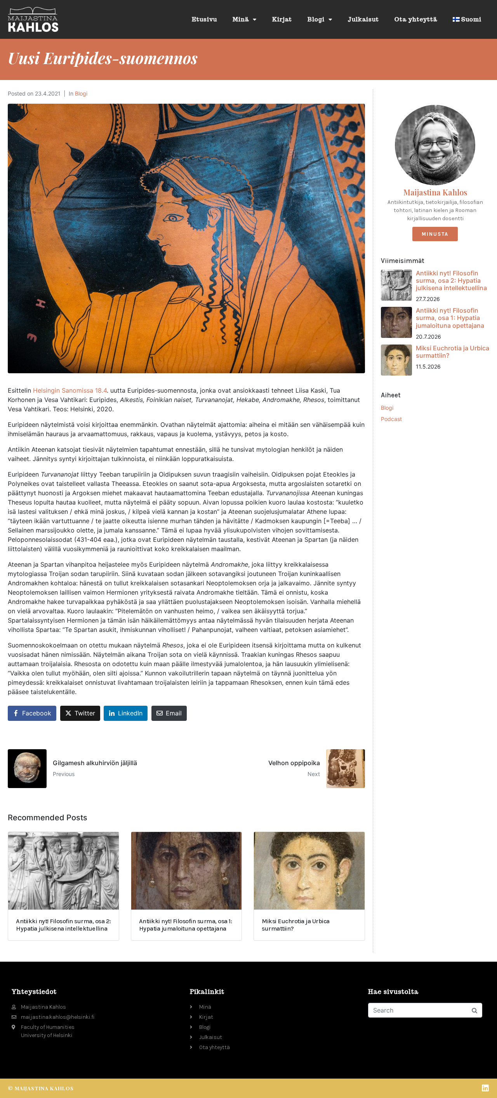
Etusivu (204, 19)
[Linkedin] (485, 1088)
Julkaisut (363, 19)
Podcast (391, 419)
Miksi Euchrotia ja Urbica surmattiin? (452, 351)
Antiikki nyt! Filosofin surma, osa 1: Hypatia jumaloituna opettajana (450, 317)
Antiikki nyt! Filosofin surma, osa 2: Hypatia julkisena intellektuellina (451, 280)
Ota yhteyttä (415, 19)
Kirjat (282, 19)
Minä (241, 19)
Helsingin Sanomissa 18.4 (70, 390)
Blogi (316, 19)
